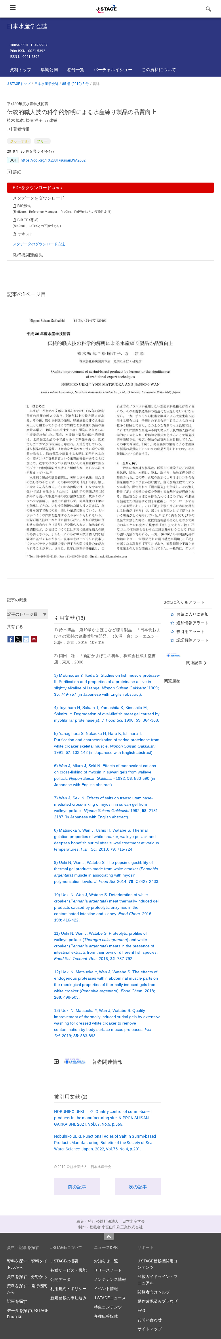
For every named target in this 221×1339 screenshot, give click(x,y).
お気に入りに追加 (192, 614)
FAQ (141, 1310)
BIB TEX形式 (27, 219)
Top (109, 1236)
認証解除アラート (192, 640)
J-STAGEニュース (110, 1297)
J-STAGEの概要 (64, 1261)
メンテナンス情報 (110, 1279)
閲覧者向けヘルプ (154, 1292)
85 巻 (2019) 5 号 (75, 83)
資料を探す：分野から (27, 1276)
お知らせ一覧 (106, 1261)
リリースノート (108, 1270)
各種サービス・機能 (68, 1270)
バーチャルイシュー (113, 69)
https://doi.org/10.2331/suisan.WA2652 (53, 160)
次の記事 (138, 1187)
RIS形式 (24, 205)
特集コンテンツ (108, 1307)
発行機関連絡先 (28, 255)
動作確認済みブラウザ (158, 1301)
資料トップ (20, 69)
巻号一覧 (75, 69)
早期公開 (49, 69)
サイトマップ (150, 1329)
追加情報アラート (192, 622)
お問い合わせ (150, 1319)
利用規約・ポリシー (68, 1288)
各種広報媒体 (106, 1316)
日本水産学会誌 (46, 83)
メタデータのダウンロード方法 (39, 243)
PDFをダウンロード (37, 187)
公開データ (60, 1279)
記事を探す (17, 1301)
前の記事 (77, 1187)
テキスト (25, 233)
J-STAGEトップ (19, 83)
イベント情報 (106, 1288)
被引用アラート (190, 631)
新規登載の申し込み (68, 1297)
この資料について (159, 69)
